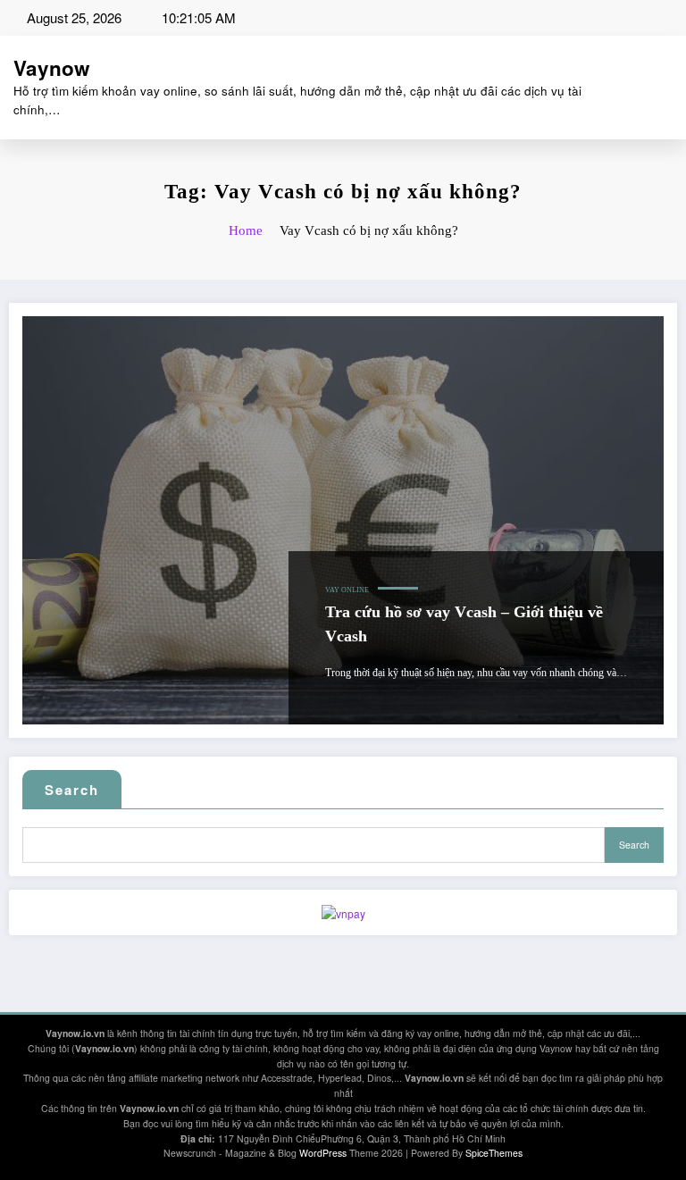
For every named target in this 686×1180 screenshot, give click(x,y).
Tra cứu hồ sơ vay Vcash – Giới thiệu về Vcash (464, 624)
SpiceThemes (494, 1152)
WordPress (323, 1152)
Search (72, 789)
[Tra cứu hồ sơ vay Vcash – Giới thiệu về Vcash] (343, 520)
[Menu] (669, 88)
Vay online (347, 590)
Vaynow (51, 68)
